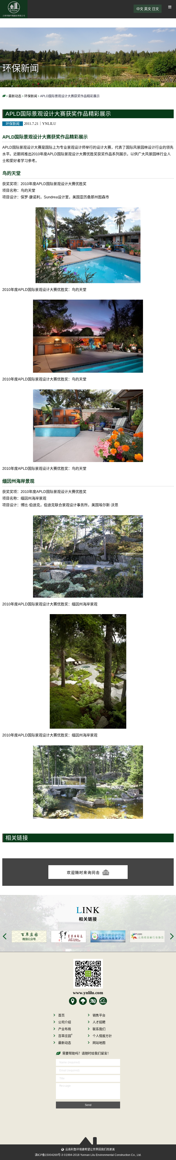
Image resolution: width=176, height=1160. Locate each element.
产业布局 (64, 1029)
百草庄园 (65, 1036)
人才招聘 (99, 1022)
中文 (139, 9)
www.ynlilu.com (88, 992)
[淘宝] (93, 1001)
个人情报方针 (102, 1036)
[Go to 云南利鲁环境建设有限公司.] (4, 96)
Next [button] (172, 936)
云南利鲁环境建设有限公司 (14, 9)
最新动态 (64, 1043)
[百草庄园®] (83, 1001)
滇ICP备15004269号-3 (49, 1155)
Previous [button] (4, 936)
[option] (27, 936)
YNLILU (49, 124)
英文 (147, 9)
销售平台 (99, 1015)
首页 (61, 1015)
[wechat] (88, 973)
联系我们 (99, 1029)
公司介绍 (64, 1022)
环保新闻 (12, 124)
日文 (155, 9)
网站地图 (99, 1043)
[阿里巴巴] (103, 1001)
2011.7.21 (31, 124)
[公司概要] (73, 1001)
